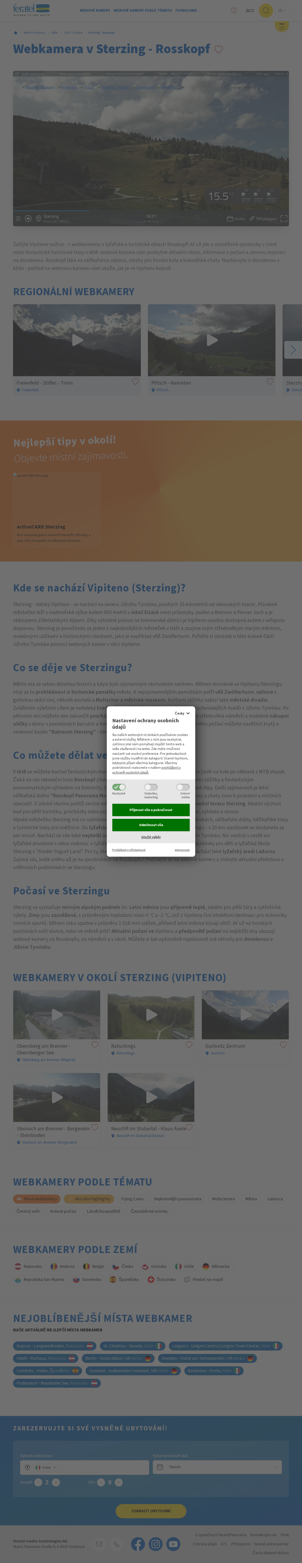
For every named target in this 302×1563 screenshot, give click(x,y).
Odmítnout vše (151, 825)
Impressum (182, 850)
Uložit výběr (151, 837)
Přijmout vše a (151, 810)
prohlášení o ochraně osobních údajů (146, 770)
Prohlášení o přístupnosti (128, 850)
